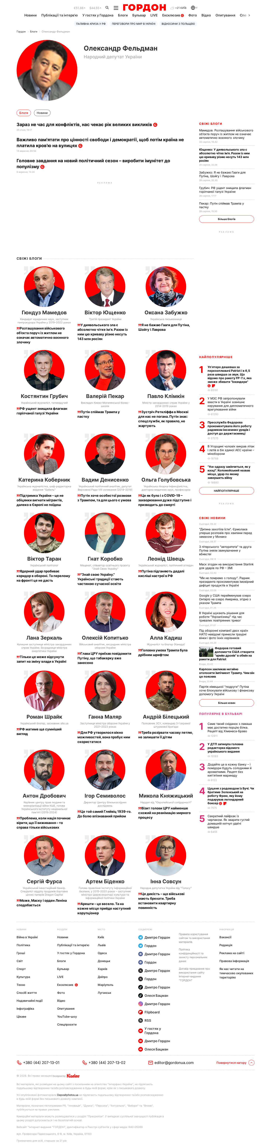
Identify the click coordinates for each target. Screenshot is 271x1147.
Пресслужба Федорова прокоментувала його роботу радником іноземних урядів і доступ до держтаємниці (229, 427)
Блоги (123, 15)
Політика (23, 945)
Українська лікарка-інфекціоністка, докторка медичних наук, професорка (166, 488)
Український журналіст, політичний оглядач (165, 565)
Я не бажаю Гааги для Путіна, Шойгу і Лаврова (222, 174)
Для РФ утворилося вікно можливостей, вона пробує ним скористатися (103, 737)
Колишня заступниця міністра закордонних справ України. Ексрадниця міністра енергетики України (44, 648)
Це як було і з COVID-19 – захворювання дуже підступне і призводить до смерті (164, 500)
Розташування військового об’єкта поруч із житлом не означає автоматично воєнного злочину (226, 134)
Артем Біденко (105, 881)
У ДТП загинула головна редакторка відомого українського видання (225, 747)
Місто (101, 929)
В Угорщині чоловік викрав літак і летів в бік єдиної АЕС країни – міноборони (231, 450)
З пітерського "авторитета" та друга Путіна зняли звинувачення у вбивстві (225, 550)
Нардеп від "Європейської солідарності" (166, 802)
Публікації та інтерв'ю (59, 15)
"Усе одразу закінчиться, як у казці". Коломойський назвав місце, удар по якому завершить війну (229, 472)
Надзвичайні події (30, 1000)
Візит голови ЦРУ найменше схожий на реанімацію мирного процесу (164, 812)
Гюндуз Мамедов (44, 312)
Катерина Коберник (44, 480)
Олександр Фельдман (56, 31)
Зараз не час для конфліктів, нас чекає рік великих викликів (85, 124)
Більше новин (226, 702)
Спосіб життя (27, 993)
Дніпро (103, 977)
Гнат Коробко (105, 559)
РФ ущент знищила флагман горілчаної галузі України (225, 189)
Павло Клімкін (166, 396)
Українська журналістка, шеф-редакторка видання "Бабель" (44, 488)
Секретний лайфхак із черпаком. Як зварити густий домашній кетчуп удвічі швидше (228, 821)
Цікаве (21, 1016)
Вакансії (225, 937)
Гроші (21, 953)
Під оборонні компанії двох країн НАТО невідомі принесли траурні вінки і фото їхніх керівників (223, 634)
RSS (148, 1020)
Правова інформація (234, 961)
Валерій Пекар (105, 396)
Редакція (225, 945)
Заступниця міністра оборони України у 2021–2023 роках (105, 725)
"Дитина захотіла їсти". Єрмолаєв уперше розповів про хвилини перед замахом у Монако (225, 532)
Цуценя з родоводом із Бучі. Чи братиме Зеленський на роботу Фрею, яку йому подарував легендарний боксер (231, 796)
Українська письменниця (166, 319)
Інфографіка (25, 1008)
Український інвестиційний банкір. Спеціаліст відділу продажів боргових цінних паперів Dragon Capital (44, 891)
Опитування (225, 15)
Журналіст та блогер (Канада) (166, 644)
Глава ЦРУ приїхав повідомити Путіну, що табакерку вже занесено (104, 658)
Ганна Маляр (105, 717)
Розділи (62, 929)
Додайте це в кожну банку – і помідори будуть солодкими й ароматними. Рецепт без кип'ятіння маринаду (229, 770)
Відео (206, 15)
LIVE (154, 15)
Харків (102, 969)
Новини (30, 15)
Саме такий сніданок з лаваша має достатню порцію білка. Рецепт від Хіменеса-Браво (230, 727)
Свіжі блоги (210, 124)
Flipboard (152, 1012)
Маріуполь (105, 985)
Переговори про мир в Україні (133, 23)
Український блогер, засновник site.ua (44, 723)
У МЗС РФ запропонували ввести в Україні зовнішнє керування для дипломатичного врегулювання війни (230, 403)
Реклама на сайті (231, 953)
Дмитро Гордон (157, 937)
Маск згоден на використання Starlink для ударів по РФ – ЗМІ (226, 566)
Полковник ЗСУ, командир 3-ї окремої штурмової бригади (166, 725)
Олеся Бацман (156, 995)
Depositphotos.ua (67, 1094)
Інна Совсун (165, 881)
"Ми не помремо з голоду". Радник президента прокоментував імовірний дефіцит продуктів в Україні (226, 581)
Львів (102, 945)
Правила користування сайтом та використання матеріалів (194, 938)
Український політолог (44, 565)
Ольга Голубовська (166, 480)
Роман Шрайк (44, 717)
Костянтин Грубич (44, 396)
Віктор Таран (44, 559)
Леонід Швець (166, 559)
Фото (192, 15)
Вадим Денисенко (105, 480)
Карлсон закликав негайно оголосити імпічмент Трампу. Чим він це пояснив (226, 672)
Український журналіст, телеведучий (44, 402)
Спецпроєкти (67, 1024)
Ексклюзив (171, 15)
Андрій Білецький (166, 717)
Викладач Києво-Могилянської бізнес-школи (105, 404)
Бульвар (139, 15)
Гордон (21, 31)
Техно (21, 985)
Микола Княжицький (166, 796)
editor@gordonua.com (174, 1062)
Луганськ (104, 993)
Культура (23, 977)
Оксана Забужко (166, 312)
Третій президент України (105, 319)
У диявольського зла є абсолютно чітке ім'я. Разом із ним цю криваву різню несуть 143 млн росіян (224, 155)
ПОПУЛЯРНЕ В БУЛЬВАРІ (220, 714)
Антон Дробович (44, 796)
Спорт (21, 969)
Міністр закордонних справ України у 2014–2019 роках (166, 404)
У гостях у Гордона (97, 15)
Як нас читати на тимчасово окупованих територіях (236, 973)
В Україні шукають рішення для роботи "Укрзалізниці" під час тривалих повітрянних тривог (221, 616)
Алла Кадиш (166, 638)
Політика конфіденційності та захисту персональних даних (193, 955)
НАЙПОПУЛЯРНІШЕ (216, 357)
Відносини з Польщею (178, 23)
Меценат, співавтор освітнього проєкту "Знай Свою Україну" (105, 567)
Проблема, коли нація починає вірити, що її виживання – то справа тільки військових (44, 822)
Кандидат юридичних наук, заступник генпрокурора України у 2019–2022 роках (44, 320)
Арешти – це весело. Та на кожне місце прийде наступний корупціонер (104, 908)
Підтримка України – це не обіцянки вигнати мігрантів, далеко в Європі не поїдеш (40, 500)
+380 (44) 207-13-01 (41, 1062)
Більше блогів (226, 219)
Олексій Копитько (105, 638)
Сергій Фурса (44, 881)
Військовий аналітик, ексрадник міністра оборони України (105, 646)
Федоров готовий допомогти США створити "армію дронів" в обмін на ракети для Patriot (226, 653)
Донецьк (104, 961)
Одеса (102, 953)
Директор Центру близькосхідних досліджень (105, 804)
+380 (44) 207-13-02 (107, 1062)
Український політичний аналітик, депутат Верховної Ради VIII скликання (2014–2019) (105, 488)
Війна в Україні (27, 937)
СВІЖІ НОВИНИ (212, 518)
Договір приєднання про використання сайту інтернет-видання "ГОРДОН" (194, 974)
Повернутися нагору (231, 1062)
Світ (20, 961)
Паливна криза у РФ (91, 23)
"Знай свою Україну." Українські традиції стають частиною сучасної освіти (100, 579)
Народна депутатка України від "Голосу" (166, 888)
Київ (101, 937)
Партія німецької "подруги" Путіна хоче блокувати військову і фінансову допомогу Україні (226, 690)
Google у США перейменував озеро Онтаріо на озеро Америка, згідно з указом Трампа (225, 599)
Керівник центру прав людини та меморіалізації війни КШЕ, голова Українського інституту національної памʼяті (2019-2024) (44, 807)
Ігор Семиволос (105, 796)
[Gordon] (144, 8)
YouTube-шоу (67, 1016)
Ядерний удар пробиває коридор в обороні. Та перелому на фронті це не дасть (43, 575)
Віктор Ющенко (105, 312)
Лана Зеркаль (44, 638)
